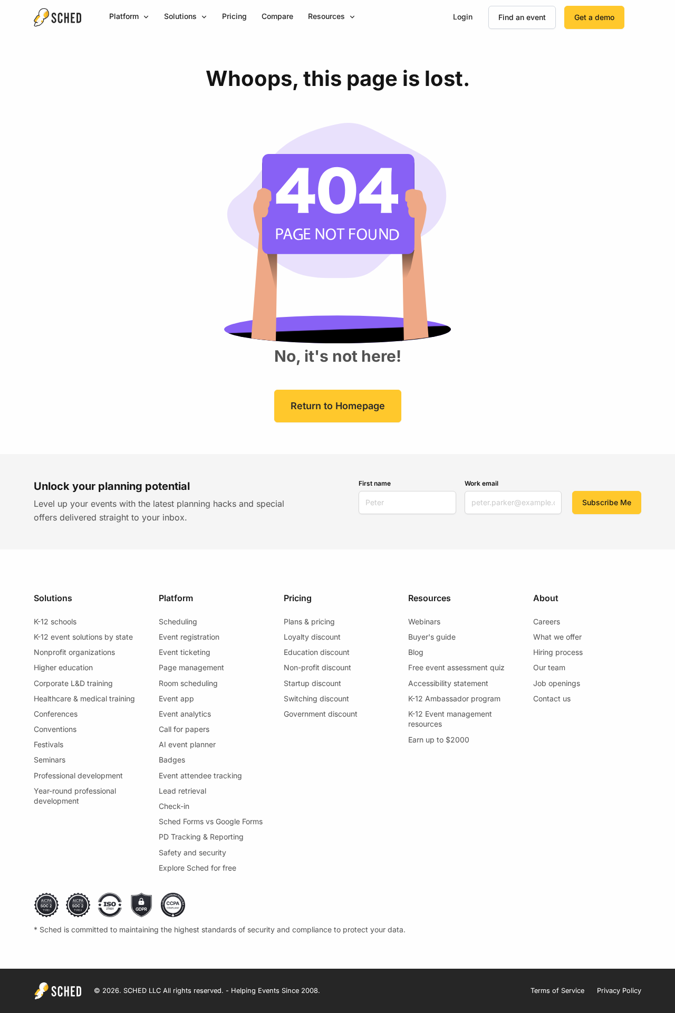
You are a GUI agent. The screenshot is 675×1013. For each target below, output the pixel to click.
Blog (415, 652)
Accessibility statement (448, 683)
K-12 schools (55, 621)
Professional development (78, 775)
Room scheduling (188, 683)
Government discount (321, 713)
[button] (129, 17)
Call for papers (184, 729)
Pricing (234, 16)
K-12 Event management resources (450, 719)
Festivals (48, 744)
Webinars (424, 621)
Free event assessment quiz (456, 667)
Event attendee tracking (200, 775)
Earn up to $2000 (438, 739)
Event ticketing (184, 652)
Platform (124, 16)
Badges (172, 759)
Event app (176, 698)
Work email (481, 483)
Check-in (174, 806)
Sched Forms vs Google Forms (211, 821)
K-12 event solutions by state (83, 636)
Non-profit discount (317, 667)
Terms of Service (557, 991)
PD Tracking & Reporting (201, 836)
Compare (277, 16)
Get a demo (594, 17)
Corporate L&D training (73, 683)
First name (375, 483)
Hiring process (558, 652)
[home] (57, 17)
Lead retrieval (182, 790)
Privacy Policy (619, 991)
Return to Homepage (338, 405)
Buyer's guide (432, 636)
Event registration (189, 636)
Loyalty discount (312, 636)
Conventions (55, 729)
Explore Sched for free (197, 867)
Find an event (522, 17)
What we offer (557, 636)
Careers (546, 621)
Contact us (552, 698)
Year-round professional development (75, 796)
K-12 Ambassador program (454, 698)
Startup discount (312, 683)
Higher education (63, 667)
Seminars (49, 759)
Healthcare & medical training (84, 698)
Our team (549, 667)
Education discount (317, 652)
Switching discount (316, 698)
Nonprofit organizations (74, 652)
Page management (191, 667)
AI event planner (187, 744)
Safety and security (192, 852)
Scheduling (178, 621)
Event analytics (185, 713)
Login (462, 16)
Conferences (56, 713)
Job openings (556, 683)
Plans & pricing (309, 621)
